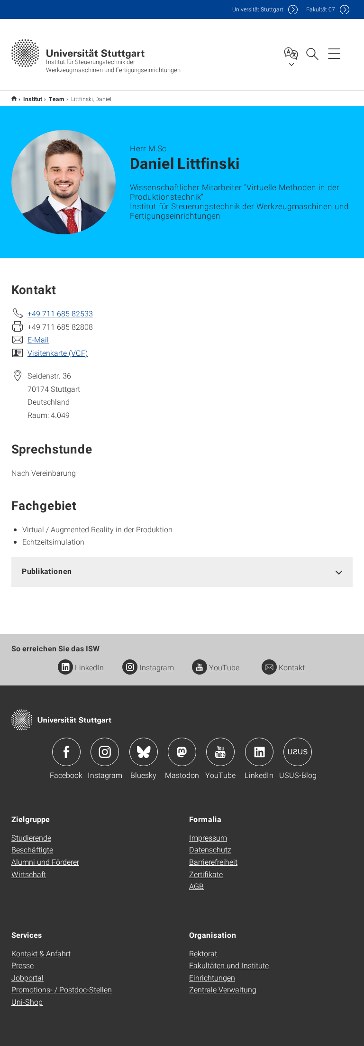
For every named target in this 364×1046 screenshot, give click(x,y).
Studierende (31, 837)
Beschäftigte (32, 849)
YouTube (224, 667)
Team (56, 98)
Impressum (208, 837)
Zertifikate (206, 874)
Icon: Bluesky (143, 752)
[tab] (182, 571)
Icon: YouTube (220, 752)
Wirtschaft (28, 874)
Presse (22, 965)
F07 (320, 9)
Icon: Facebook (66, 752)
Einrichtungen (212, 977)
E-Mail (38, 339)
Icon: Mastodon (182, 752)
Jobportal (27, 977)
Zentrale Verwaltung (222, 989)
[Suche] (312, 53)
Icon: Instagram (105, 752)
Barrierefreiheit (213, 862)
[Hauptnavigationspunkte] (334, 53)
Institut (32, 98)
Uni (257, 9)
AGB (196, 886)
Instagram (156, 667)
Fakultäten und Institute (229, 965)
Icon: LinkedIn (259, 752)
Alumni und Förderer (45, 862)
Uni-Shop (27, 1002)
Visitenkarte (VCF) (57, 353)
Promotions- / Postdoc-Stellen (61, 989)
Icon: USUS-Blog (297, 752)
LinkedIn (89, 667)
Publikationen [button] (47, 571)
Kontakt (292, 667)
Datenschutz (210, 849)
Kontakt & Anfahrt (41, 953)
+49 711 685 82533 (60, 313)
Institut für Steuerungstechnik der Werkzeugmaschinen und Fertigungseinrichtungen (14, 98)
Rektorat (203, 953)
